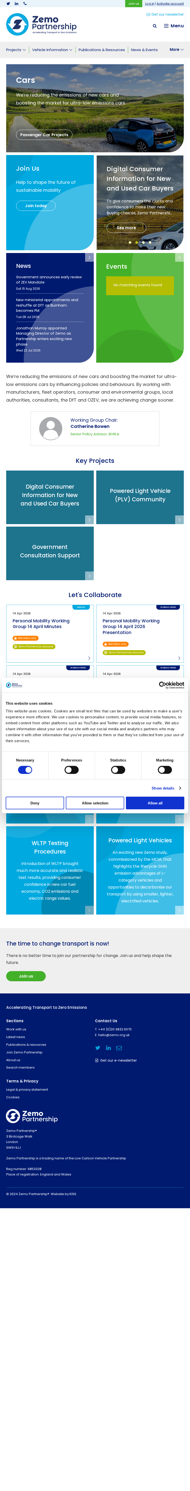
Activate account (170, 3)
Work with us (16, 1029)
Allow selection (95, 803)
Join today (36, 206)
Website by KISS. (64, 1194)
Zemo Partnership (41, 24)
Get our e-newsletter (118, 1060)
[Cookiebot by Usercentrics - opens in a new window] (162, 685)
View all (89, 257)
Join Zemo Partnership (24, 1052)
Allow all (155, 803)
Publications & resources (26, 1044)
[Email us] (119, 1048)
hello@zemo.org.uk (114, 1035)
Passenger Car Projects (44, 135)
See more (126, 228)
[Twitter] (8, 3)
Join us (133, 3)
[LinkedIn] (17, 3)
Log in (149, 3)
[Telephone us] (25, 3)
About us (13, 1060)
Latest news (15, 1037)
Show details (163, 788)
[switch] (72, 770)
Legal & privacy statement (27, 1089)
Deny (34, 803)
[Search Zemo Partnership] (155, 26)
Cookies (13, 1097)
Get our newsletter (167, 14)
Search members (20, 1067)
